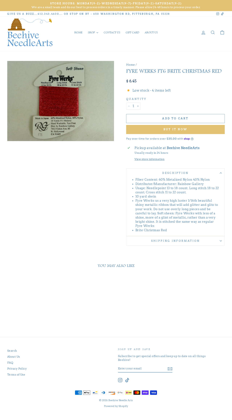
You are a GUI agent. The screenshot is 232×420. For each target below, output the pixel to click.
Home (78, 32)
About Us (13, 356)
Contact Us (112, 32)
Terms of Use (16, 374)
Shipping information (175, 240)
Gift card (132, 32)
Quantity (136, 99)
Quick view (33, 311)
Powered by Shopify (116, 406)
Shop (92, 32)
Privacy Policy (17, 368)
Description (175, 173)
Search (12, 350)
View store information (149, 159)
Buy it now (175, 129)
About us (151, 32)
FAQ (10, 362)
